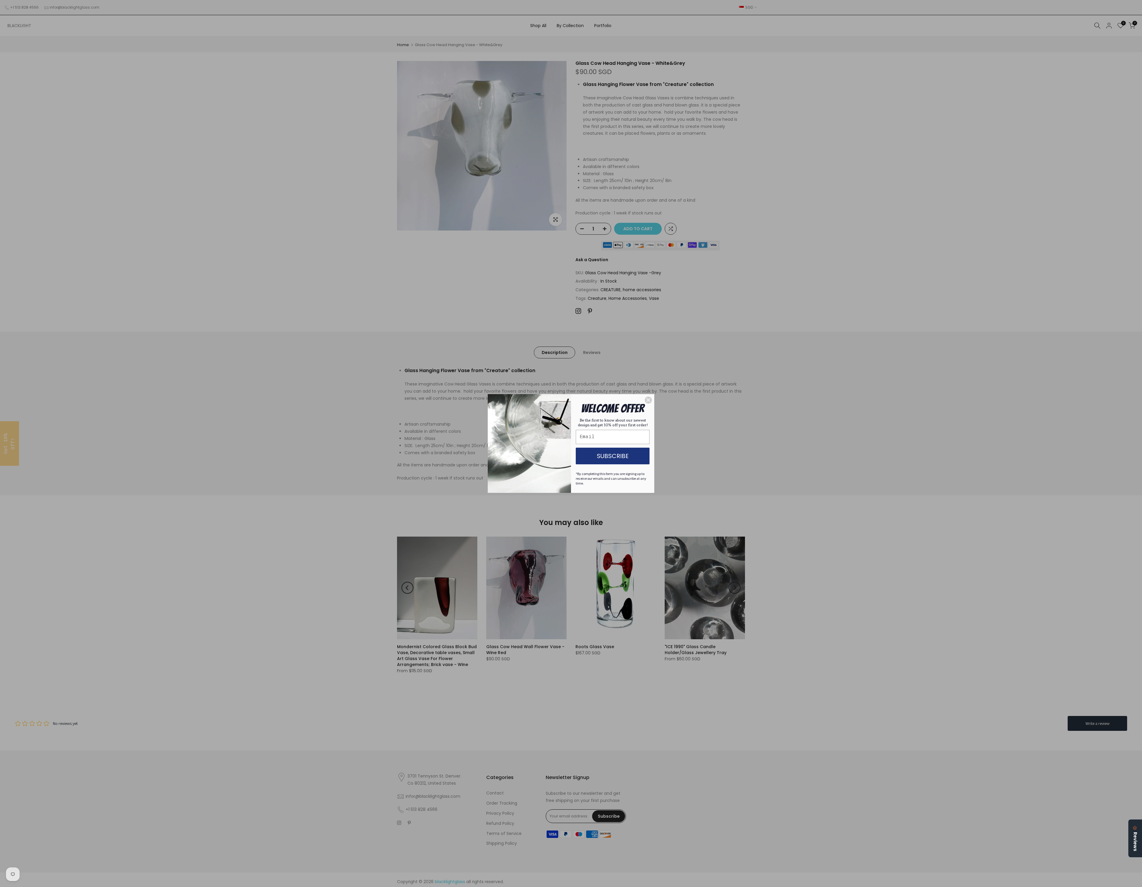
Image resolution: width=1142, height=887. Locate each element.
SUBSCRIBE (613, 456)
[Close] (648, 400)
